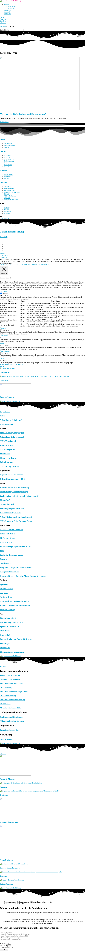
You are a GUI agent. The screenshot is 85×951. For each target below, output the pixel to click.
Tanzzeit (3, 559)
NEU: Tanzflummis (8, 441)
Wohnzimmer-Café (8, 618)
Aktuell (6, 4)
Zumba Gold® (6, 589)
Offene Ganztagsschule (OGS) (12, 479)
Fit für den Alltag (7, 538)
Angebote (7, 10)
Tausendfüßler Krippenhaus (10, 675)
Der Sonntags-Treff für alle (11, 622)
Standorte (7, 12)
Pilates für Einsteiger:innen (11, 555)
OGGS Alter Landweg (8, 696)
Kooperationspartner (9, 822)
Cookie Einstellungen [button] (8, 265)
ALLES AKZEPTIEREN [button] (40, 265)
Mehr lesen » (4, 122)
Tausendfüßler (12, 231)
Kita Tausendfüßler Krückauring (11, 683)
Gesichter (4, 795)
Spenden (3, 787)
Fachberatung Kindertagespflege (14, 492)
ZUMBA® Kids (6, 445)
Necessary (5, 293)
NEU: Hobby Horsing (9, 466)
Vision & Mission (7, 779)
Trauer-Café (5, 648)
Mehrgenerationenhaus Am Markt (12, 721)
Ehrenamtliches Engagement (12, 652)
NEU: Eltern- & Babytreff (11, 420)
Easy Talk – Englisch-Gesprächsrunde (16, 567)
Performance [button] (4, 336)
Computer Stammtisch (9, 572)
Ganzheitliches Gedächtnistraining (14, 601)
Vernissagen (5, 643)
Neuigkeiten (12, 6)
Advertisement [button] (5, 351)
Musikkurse (5, 454)
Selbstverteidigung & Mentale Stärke (15, 546)
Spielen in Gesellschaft (9, 626)
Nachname (3, 945)
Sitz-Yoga (4, 593)
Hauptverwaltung (6, 739)
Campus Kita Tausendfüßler (10, 679)
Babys (2, 416)
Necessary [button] (3, 291)
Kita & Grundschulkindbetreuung (14, 487)
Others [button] (2, 359)
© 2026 (3, 236)
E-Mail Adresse (5, 948)
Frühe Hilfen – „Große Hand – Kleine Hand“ (19, 496)
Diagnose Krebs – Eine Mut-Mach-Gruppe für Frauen (23, 576)
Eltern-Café (5, 500)
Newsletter (11, 8)
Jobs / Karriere (6, 884)
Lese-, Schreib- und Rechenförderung (16, 639)
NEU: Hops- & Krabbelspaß (12, 437)
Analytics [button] (3, 343)
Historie (3, 876)
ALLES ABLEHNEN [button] (23, 265)
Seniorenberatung (7, 610)
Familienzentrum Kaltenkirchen (11, 717)
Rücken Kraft (6, 542)
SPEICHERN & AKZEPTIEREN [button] (11, 364)
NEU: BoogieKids (7, 449)
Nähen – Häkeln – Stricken (11, 530)
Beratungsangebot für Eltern (12, 508)
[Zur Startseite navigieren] (10, 1)
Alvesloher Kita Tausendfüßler (11, 708)
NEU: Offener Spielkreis (10, 513)
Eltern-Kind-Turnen (8, 458)
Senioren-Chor (6, 597)
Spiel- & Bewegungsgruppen (12, 433)
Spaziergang (5, 563)
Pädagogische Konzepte (10, 868)
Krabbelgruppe (6, 424)
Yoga (2, 551)
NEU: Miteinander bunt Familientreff (16, 517)
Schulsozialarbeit (7, 504)
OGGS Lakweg (5, 704)
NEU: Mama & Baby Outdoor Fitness (16, 521)
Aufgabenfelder (6, 860)
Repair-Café (5, 635)
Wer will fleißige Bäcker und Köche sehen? (23, 114)
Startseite (3, 26)
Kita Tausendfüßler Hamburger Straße (13, 692)
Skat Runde (5, 631)
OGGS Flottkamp (6, 687)
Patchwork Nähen (7, 534)
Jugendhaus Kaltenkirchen (11, 475)
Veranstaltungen (7, 397)
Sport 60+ (4, 584)
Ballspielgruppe (6, 462)
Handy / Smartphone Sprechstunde (15, 605)
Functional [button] (3, 328)
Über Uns (7, 14)
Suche (2, 30)
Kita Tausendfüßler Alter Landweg (12, 700)
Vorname (3, 943)
